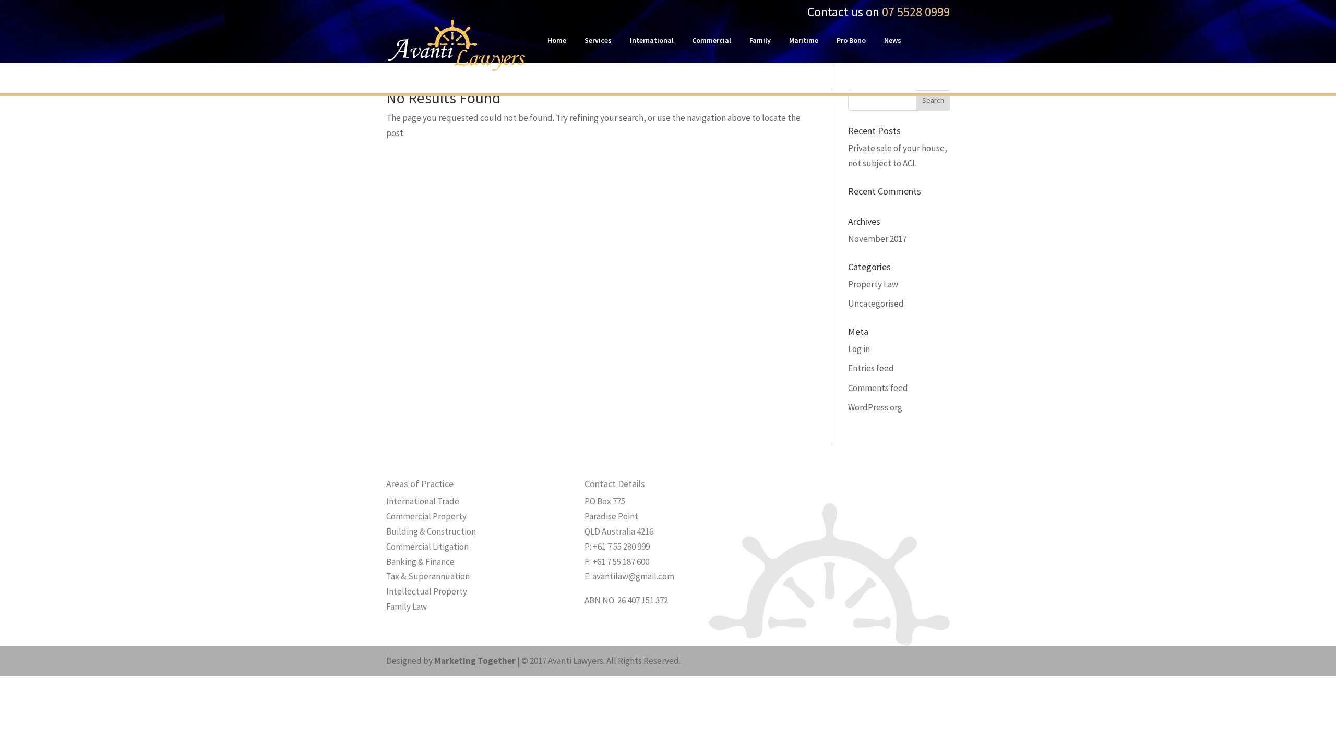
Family (760, 41)
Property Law (873, 284)
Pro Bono (851, 41)
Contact (560, 72)
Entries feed (871, 368)
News (892, 41)
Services (598, 41)
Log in (859, 349)
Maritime (803, 41)
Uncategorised (876, 303)
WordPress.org (875, 407)
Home (556, 41)
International (652, 41)
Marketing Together (475, 661)
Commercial (711, 41)
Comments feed (878, 388)
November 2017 (877, 239)
